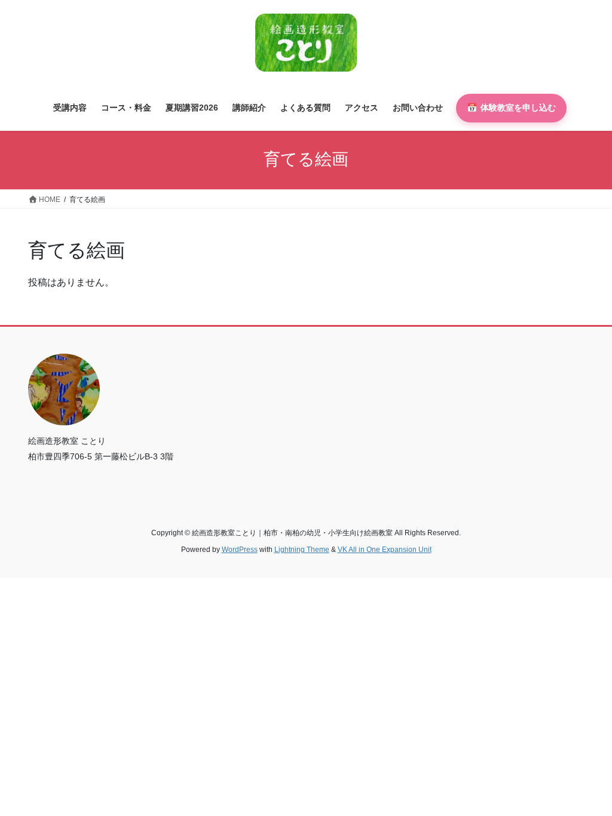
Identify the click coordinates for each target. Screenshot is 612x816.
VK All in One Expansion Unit (385, 549)
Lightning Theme (301, 549)
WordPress (240, 549)
